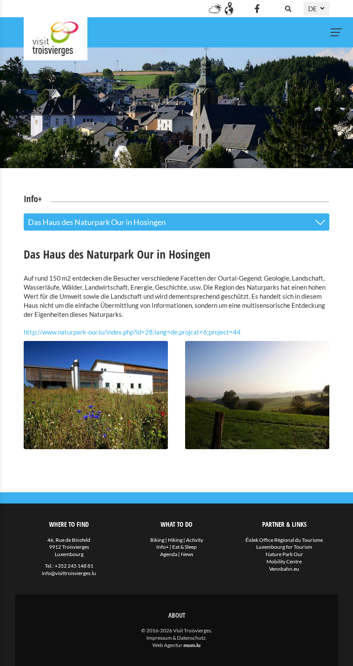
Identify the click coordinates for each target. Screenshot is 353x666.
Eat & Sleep (184, 547)
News (187, 554)
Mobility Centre (284, 561)
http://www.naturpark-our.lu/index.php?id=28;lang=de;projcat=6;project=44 (132, 332)
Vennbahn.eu (284, 569)
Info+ (162, 547)
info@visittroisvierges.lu (69, 573)
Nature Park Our (284, 554)
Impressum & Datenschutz (176, 638)
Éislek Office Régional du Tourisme (284, 540)
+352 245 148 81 (74, 566)
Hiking (175, 540)
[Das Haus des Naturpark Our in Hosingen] (96, 395)
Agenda (168, 554)
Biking (157, 540)
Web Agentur (167, 645)
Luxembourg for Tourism (284, 547)
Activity (194, 540)
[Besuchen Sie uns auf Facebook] (257, 9)
